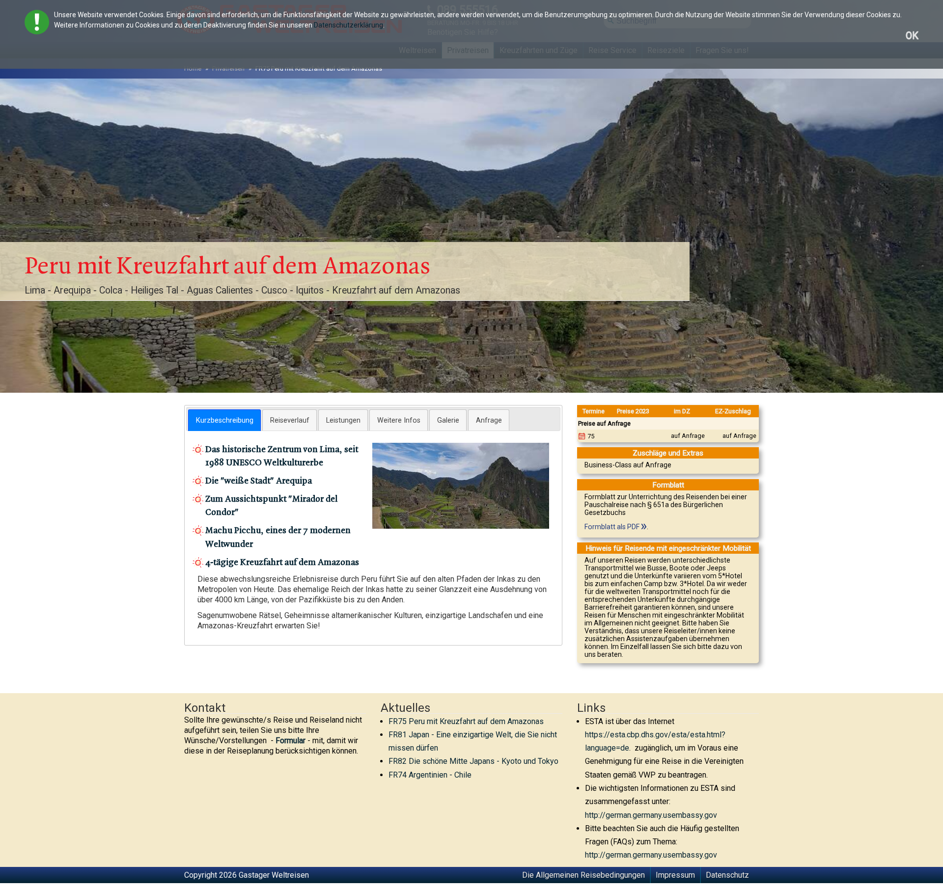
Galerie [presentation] (448, 420)
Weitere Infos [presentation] (398, 420)
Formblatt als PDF (611, 527)
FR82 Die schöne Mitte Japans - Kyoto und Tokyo (473, 761)
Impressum (675, 875)
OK (912, 35)
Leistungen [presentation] (343, 420)
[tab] (224, 420)
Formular (290, 740)
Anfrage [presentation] (489, 420)
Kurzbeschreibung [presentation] (224, 420)
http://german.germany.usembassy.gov (651, 815)
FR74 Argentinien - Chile (430, 775)
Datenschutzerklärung (348, 25)
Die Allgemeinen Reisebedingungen (583, 875)
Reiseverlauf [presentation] (289, 420)
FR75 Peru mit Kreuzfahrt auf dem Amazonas (466, 721)
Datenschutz (727, 875)
